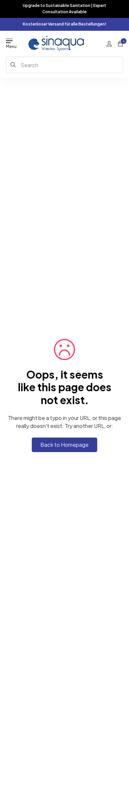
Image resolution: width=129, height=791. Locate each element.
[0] (120, 43)
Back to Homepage (64, 444)
